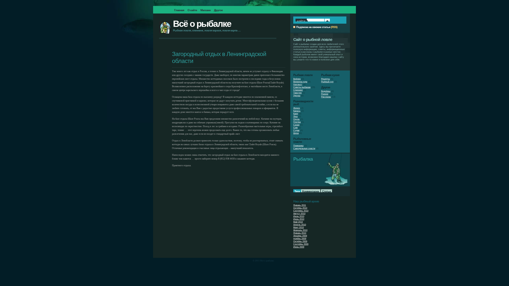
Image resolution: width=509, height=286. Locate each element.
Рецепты (325, 79)
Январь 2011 (299, 205)
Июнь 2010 (298, 219)
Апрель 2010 (299, 224)
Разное (324, 94)
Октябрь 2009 (300, 241)
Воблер (297, 79)
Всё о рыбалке (202, 24)
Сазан (296, 125)
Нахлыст (297, 84)
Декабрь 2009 (300, 236)
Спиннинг (298, 90)
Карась (296, 111)
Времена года (300, 81)
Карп (295, 113)
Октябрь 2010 (300, 208)
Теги (297, 191)
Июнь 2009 (298, 247)
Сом (295, 127)
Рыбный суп (327, 81)
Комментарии (310, 191)
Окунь (296, 119)
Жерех (296, 108)
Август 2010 (299, 213)
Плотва (297, 122)
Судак (296, 130)
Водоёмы (325, 91)
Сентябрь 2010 (300, 211)
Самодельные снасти (304, 148)
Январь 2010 (299, 233)
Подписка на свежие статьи (313, 27)
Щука (296, 133)
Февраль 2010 (300, 230)
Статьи (326, 191)
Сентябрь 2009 (300, 244)
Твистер (297, 93)
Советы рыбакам (302, 87)
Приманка (298, 145)
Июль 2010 (298, 216)
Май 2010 (298, 222)
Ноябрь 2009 (299, 238)
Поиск (327, 21)
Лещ (295, 116)
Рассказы (326, 97)
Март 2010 (298, 227)
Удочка (296, 95)
